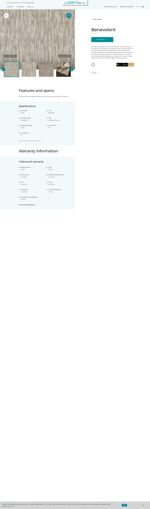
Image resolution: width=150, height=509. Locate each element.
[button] (137, 7)
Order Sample (101, 39)
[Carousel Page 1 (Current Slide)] (11, 69)
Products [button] (10, 7)
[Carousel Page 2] (29, 69)
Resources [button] (20, 7)
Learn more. (11, 506)
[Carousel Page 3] (46, 69)
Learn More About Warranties (27, 204)
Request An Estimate (127, 7)
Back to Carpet (98, 19)
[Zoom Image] (6, 15)
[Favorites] (139, 7)
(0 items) (142, 6)
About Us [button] (31, 7)
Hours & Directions (110, 7)
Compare (93, 72)
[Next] (72, 69)
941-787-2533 (30, 3)
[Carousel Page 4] (63, 69)
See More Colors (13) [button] (64, 56)
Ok (124, 505)
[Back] (3, 69)
